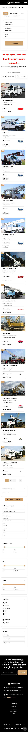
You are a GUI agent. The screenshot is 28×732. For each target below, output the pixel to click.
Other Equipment (14, 13)
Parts (22, 13)
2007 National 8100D (9, 301)
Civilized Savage (11, 724)
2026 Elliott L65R (8, 167)
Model (6, 34)
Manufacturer (8, 28)
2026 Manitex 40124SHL (10, 463)
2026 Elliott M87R (8, 201)
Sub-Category (8, 22)
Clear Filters (19, 499)
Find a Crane (15, 43)
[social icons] (12, 728)
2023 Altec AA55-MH (9, 234)
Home (3, 7)
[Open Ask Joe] (25, 729)
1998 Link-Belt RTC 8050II (10, 366)
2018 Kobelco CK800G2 (10, 398)
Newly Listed (7, 16)
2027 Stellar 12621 (8, 100)
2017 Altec (6, 133)
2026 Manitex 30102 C (9, 430)
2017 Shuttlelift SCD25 (9, 268)
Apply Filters (9, 499)
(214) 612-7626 (10, 697)
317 (20, 480)
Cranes (5, 13)
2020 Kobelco (7, 333)
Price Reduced (16, 16)
